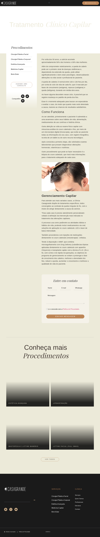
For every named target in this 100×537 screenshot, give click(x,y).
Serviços (77, 495)
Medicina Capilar (17, 69)
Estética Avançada (18, 64)
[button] (49, 2)
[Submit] (34, 500)
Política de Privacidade (71, 309)
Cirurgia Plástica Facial (19, 54)
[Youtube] (16, 509)
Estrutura (78, 505)
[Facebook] (5, 509)
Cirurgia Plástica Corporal (20, 59)
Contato (77, 509)
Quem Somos (79, 498)
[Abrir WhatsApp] (95, 532)
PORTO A (48, 531)
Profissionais (79, 502)
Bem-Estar (15, 74)
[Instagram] (10, 509)
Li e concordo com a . (63, 309)
